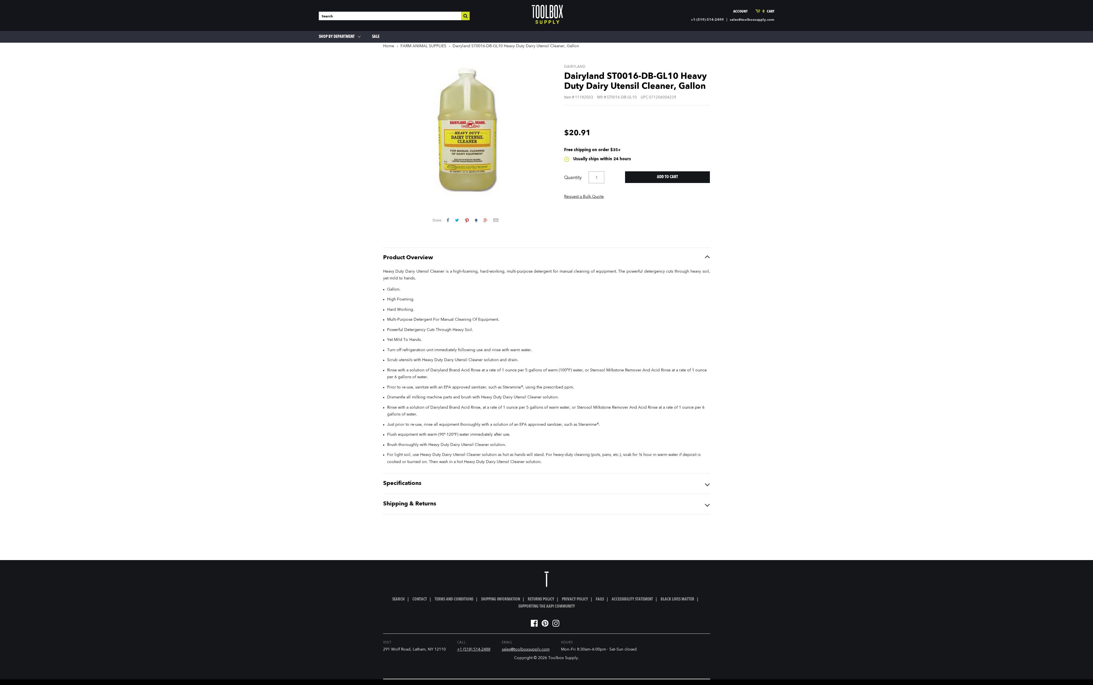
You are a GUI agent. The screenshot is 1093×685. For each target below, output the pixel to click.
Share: (437, 220)
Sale (375, 37)
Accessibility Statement (632, 599)
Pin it (467, 220)
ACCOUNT (740, 11)
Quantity (573, 178)
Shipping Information (500, 599)
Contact (419, 599)
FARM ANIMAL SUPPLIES (423, 46)
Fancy (476, 220)
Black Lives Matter (677, 599)
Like (448, 220)
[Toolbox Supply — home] (547, 15)
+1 (485, 220)
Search (398, 599)
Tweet (457, 220)
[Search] (465, 16)
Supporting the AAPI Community (546, 606)
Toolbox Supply (563, 658)
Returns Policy (541, 599)
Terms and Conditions (454, 599)
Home (388, 46)
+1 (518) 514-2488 (473, 649)
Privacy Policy (575, 599)
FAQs (600, 599)
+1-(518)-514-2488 (707, 20)
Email (496, 220)
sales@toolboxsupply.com (752, 20)
